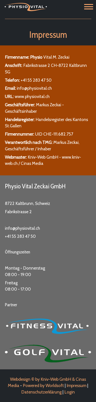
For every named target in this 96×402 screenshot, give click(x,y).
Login (69, 392)
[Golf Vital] (48, 353)
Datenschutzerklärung (41, 392)
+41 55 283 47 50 (36, 80)
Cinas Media (32, 163)
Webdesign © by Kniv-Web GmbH (40, 379)
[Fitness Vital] (48, 326)
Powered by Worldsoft (43, 385)
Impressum (76, 385)
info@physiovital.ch (22, 228)
